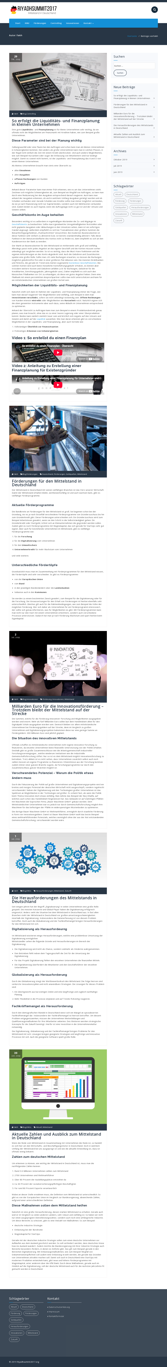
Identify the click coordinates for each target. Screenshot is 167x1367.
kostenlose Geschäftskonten (82, 263)
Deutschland (47, 474)
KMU (27, 23)
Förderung (47, 699)
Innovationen (72, 23)
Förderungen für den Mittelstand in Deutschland (47, 482)
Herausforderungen (44, 891)
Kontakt (88, 23)
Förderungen (40, 23)
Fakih (15, 114)
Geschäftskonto (19, 224)
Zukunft (68, 891)
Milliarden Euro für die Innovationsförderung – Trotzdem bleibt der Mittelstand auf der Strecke (57, 710)
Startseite (132, 36)
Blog (24, 114)
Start (17, 23)
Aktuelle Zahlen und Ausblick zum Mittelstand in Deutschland (56, 1135)
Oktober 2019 (120, 159)
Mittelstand (82, 474)
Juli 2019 (118, 165)
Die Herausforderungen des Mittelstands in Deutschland (54, 899)
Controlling (56, 23)
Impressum (54, 1311)
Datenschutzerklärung (59, 1307)
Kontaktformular (56, 1316)
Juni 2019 (118, 172)
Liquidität (41, 319)
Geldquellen (71, 474)
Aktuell (39, 1127)
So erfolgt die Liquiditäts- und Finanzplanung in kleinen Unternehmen (56, 122)
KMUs (28, 891)
